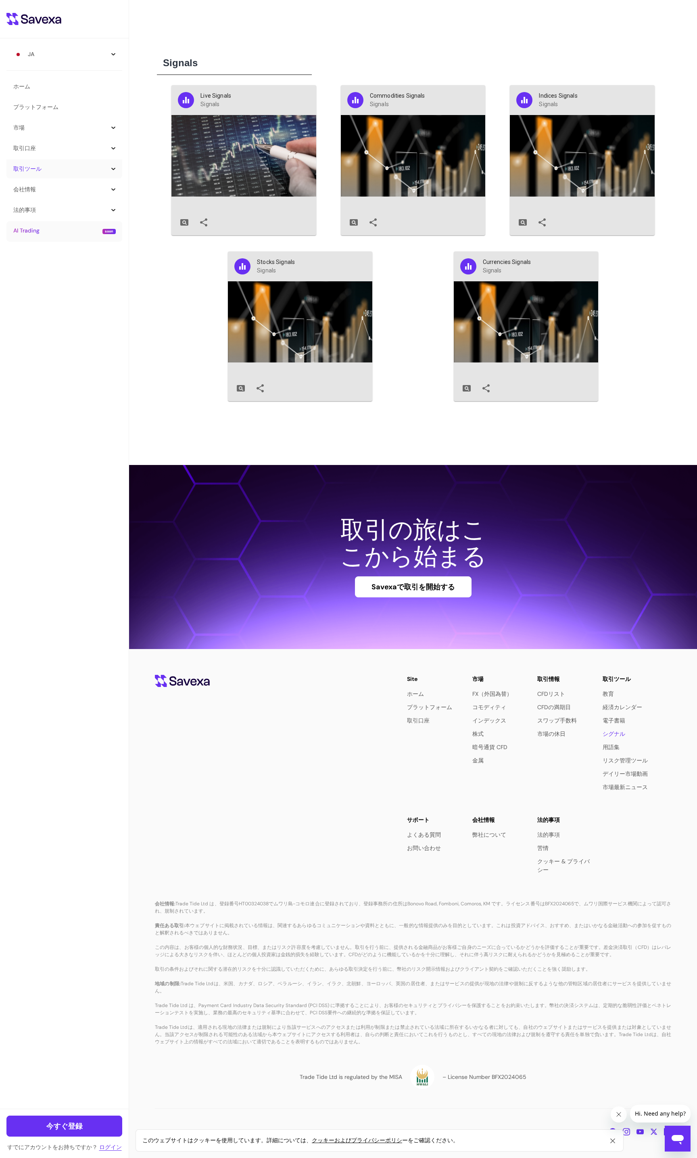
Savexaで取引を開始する (413, 587)
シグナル (614, 733)
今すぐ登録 (64, 1126)
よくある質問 (424, 834)
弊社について (489, 834)
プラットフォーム (35, 107)
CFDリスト (551, 693)
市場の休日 (551, 733)
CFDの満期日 (554, 707)
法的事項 (548, 834)
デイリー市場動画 (625, 773)
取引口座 (418, 720)
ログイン (110, 1147)
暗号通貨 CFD (489, 747)
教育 (608, 693)
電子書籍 (614, 720)
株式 (478, 733)
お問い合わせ (424, 848)
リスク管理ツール (625, 760)
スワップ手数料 (557, 720)
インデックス (489, 720)
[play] (184, 222)
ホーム (21, 86)
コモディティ (489, 707)
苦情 (543, 848)
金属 (478, 760)
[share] (203, 222)
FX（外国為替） (492, 693)
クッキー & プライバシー (563, 865)
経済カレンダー (622, 707)
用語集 (611, 747)
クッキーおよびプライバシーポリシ (357, 1140)
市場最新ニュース (625, 787)
